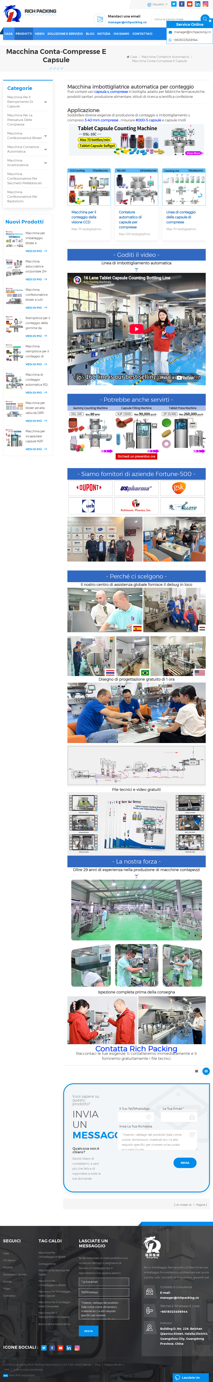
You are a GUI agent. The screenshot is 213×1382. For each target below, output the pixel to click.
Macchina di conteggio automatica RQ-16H (37, 380)
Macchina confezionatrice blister (24, 135)
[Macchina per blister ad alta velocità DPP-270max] (14, 409)
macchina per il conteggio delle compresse (54, 1304)
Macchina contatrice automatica (165, 57)
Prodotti (24, 34)
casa (6, 1253)
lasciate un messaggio (191, 1379)
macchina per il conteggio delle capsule (54, 1293)
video (40, 34)
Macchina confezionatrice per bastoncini (22, 196)
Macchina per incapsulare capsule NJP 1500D (35, 436)
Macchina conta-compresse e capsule (159, 61)
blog (90, 34)
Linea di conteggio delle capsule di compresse (181, 217)
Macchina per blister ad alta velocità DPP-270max (35, 408)
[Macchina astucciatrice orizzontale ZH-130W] (14, 268)
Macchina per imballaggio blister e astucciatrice (35, 238)
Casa (8, 34)
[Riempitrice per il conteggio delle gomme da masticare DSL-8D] (14, 325)
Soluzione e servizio (65, 34)
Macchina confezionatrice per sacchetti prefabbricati (24, 178)
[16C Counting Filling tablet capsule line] (184, 187)
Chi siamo (121, 34)
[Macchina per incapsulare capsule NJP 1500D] (14, 438)
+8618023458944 (174, 1312)
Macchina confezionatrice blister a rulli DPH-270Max (37, 295)
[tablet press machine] (183, 429)
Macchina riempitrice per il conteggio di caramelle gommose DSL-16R (37, 351)
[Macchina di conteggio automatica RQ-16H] (14, 381)
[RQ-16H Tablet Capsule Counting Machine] (136, 187)
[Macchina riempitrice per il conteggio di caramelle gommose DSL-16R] (14, 353)
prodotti (8, 1267)
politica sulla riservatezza (28, 1369)
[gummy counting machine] (90, 429)
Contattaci (142, 34)
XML (6, 1369)
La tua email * (173, 1109)
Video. (6, 1288)
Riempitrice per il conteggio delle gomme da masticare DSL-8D (38, 323)
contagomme (47, 1263)
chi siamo (9, 1260)
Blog (97, 1364)
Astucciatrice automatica (54, 1324)
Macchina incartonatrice (17, 162)
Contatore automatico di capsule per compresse (130, 219)
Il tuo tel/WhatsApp (134, 1109)
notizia (103, 34)
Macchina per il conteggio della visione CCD (84, 217)
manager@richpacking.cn (127, 22)
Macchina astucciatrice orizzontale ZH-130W (36, 267)
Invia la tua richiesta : (136, 1126)
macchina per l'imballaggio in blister (52, 1254)
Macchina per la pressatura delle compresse (19, 119)
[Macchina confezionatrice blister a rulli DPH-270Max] (14, 296)
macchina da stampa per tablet (54, 1272)
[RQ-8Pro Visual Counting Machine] (89, 187)
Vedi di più (34, 251)
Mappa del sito (113, 1364)
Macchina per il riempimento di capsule (20, 101)
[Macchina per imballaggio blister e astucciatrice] (14, 240)
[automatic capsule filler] (136, 429)
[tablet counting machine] (136, 140)
